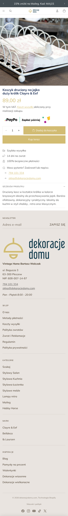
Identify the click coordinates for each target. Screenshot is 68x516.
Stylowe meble (11, 390)
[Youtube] (34, 511)
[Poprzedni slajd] (3, 3)
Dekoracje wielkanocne (16, 482)
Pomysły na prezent (14, 464)
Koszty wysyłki (11, 324)
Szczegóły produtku (13, 186)
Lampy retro (10, 396)
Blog (5, 458)
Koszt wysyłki (25, 106)
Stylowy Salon (11, 372)
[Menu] (3, 10)
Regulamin (9, 341)
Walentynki (9, 470)
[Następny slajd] (64, 3)
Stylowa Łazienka (13, 384)
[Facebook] (23, 511)
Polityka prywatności (15, 347)
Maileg (7, 402)
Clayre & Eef (10, 427)
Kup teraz (34, 139)
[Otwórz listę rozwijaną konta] (57, 10)
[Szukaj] (10, 10)
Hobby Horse (10, 408)
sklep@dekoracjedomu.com (25, 178)
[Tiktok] (39, 511)
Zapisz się (57, 224)
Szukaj (6, 366)
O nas (6, 312)
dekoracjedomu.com (28, 497)
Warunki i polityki (34, 504)
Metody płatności (13, 318)
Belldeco (8, 433)
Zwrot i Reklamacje (14, 335)
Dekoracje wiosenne (14, 476)
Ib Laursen (9, 439)
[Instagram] (28, 511)
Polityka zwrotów (13, 329)
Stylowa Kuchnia (12, 378)
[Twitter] (45, 511)
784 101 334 (16, 172)
